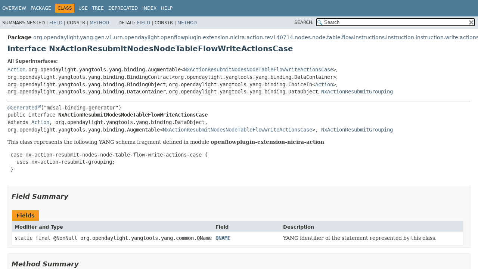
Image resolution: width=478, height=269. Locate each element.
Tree (98, 8)
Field (55, 22)
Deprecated (123, 8)
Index (149, 8)
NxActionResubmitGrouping (357, 92)
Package (41, 8)
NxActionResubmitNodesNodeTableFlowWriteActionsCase (258, 69)
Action (16, 69)
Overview (14, 8)
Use (83, 8)
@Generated (22, 108)
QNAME (222, 238)
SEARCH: (304, 22)
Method (99, 22)
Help (167, 8)
